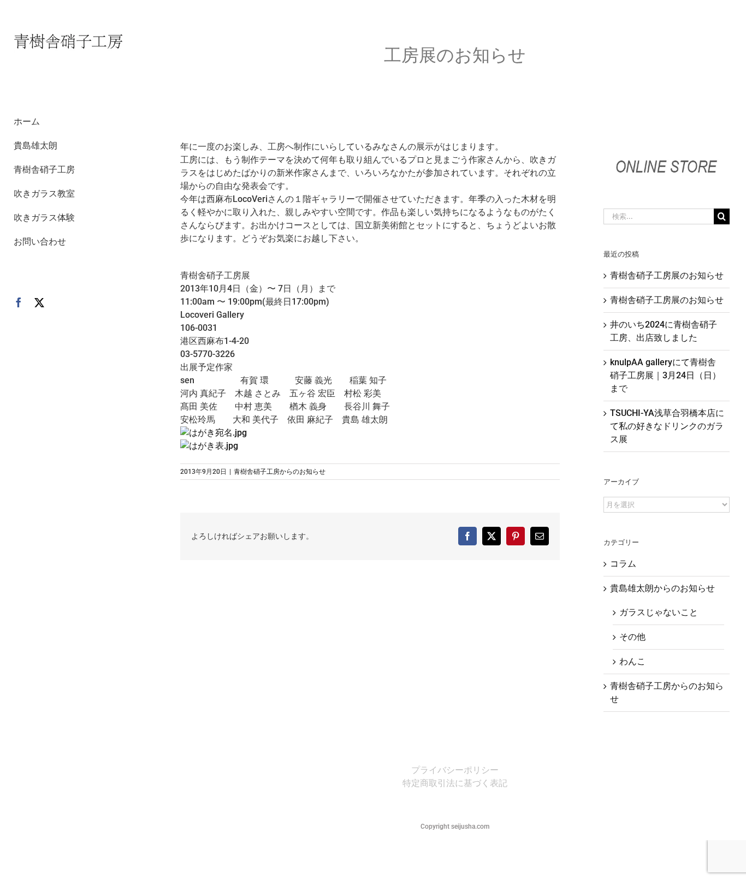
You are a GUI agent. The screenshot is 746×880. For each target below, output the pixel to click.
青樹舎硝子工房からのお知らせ (279, 471)
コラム (623, 563)
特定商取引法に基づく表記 (454, 783)
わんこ (632, 661)
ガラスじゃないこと (658, 612)
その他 (632, 637)
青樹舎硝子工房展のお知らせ (667, 275)
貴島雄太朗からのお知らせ (662, 588)
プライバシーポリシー (455, 770)
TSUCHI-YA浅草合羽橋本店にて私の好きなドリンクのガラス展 (667, 426)
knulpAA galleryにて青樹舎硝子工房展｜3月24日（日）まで (665, 375)
